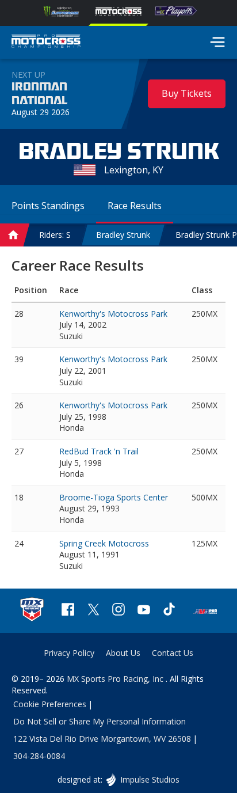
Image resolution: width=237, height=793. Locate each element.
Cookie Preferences (49, 704)
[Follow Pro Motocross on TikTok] (169, 611)
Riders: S (55, 234)
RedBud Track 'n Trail (99, 451)
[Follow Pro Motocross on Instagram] (118, 611)
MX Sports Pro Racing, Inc (116, 678)
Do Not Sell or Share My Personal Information (99, 721)
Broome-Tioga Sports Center (113, 497)
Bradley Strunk (123, 234)
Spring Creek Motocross (104, 543)
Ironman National (39, 94)
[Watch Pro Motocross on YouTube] (143, 611)
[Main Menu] (217, 42)
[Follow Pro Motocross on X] (93, 611)
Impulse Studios (149, 779)
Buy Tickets (187, 93)
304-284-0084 (39, 755)
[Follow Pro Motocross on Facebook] (68, 611)
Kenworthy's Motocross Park (113, 313)
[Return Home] (46, 42)
